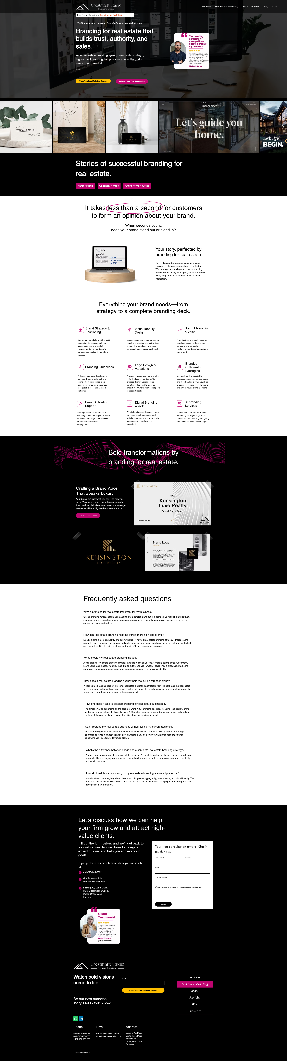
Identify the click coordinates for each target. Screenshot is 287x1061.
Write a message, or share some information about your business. (178, 887)
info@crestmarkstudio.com (108, 1033)
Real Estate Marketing (195, 984)
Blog (195, 1004)
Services (195, 977)
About (195, 991)
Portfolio (195, 997)
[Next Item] (283, 127)
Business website (161, 877)
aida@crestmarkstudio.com (108, 1036)
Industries (195, 1011)
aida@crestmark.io (92, 878)
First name (159, 858)
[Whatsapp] (75, 1018)
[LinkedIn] (81, 1018)
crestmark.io (85, 1052)
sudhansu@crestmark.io (95, 881)
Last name (187, 858)
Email (78, 69)
